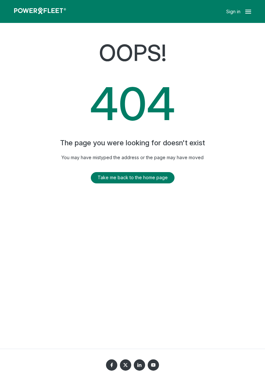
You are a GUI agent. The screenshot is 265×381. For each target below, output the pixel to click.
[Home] (40, 11)
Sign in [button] (233, 11)
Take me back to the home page (133, 177)
